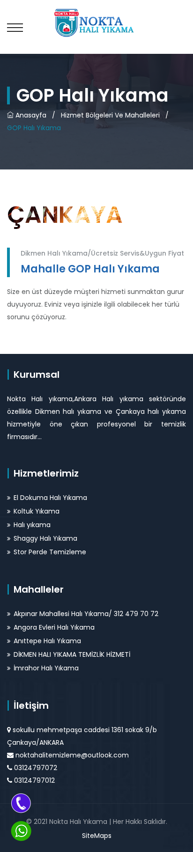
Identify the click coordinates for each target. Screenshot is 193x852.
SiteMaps (96, 835)
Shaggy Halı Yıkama (45, 538)
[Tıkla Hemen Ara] (21, 803)
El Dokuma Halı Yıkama (50, 497)
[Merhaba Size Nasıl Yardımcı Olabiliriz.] (21, 831)
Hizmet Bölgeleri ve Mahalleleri (110, 115)
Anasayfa (30, 115)
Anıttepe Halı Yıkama (47, 641)
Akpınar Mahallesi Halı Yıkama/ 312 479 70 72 (86, 613)
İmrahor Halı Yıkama (46, 668)
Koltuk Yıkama (36, 511)
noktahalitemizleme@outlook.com (72, 755)
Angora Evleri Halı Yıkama (54, 627)
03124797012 (34, 780)
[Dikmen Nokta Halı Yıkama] (96, 22)
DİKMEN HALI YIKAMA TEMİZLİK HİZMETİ (72, 654)
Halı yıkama (32, 524)
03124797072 (35, 767)
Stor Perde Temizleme (50, 552)
